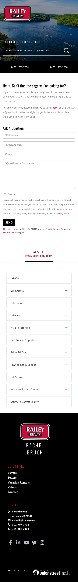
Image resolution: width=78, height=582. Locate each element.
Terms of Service (11, 232)
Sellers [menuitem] (12, 477)
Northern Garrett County (24, 389)
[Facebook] (10, 542)
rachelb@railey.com (23, 520)
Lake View (16, 303)
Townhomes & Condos (23, 364)
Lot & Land (16, 377)
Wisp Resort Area (20, 327)
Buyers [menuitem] (12, 473)
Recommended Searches (38, 256)
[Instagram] (42, 542)
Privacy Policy (62, 213)
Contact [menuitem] (13, 492)
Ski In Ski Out (18, 352)
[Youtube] (26, 542)
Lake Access (17, 290)
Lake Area (16, 315)
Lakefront (15, 278)
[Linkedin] (18, 542)
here (55, 107)
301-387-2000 (60, 67)
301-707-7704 (21, 67)
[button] (65, 50)
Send (8, 222)
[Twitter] (34, 542)
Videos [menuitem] (12, 487)
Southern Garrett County (24, 402)
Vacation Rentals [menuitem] (19, 482)
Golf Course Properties (23, 340)
